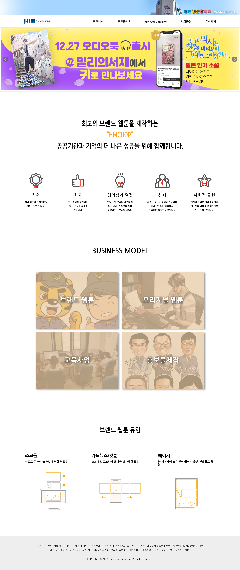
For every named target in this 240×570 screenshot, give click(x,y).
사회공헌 (186, 21)
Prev (5, 59)
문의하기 (210, 21)
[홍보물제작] (163, 387)
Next (234, 59)
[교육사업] (77, 387)
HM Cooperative (156, 21)
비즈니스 (98, 21)
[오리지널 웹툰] (163, 327)
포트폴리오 (124, 21)
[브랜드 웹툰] (77, 327)
